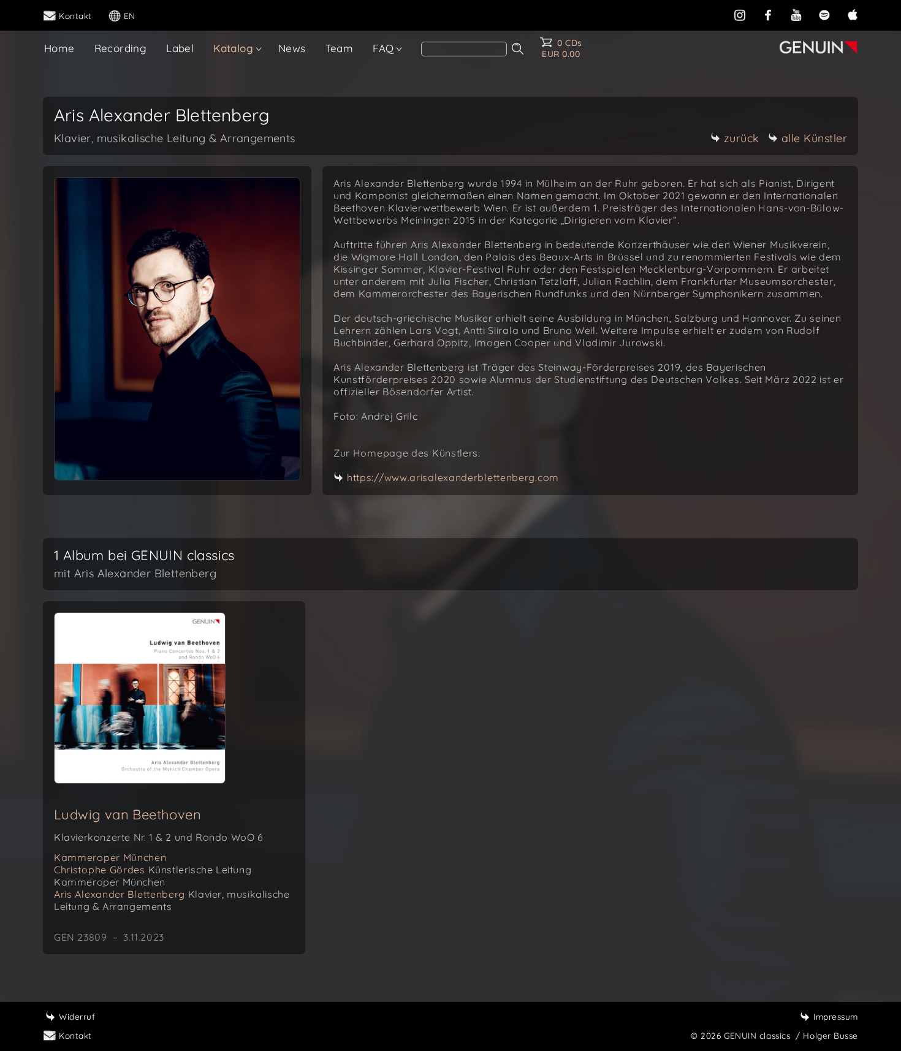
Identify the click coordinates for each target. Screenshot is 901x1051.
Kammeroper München (110, 857)
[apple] (852, 14)
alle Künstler (814, 138)
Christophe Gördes (152, 875)
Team (339, 48)
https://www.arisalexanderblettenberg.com (453, 477)
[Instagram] (739, 14)
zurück (741, 138)
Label (180, 48)
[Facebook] (768, 14)
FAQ (383, 48)
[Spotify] (824, 14)
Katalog (233, 48)
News (292, 48)
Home (59, 48)
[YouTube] (796, 14)
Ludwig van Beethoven (127, 814)
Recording (120, 48)
